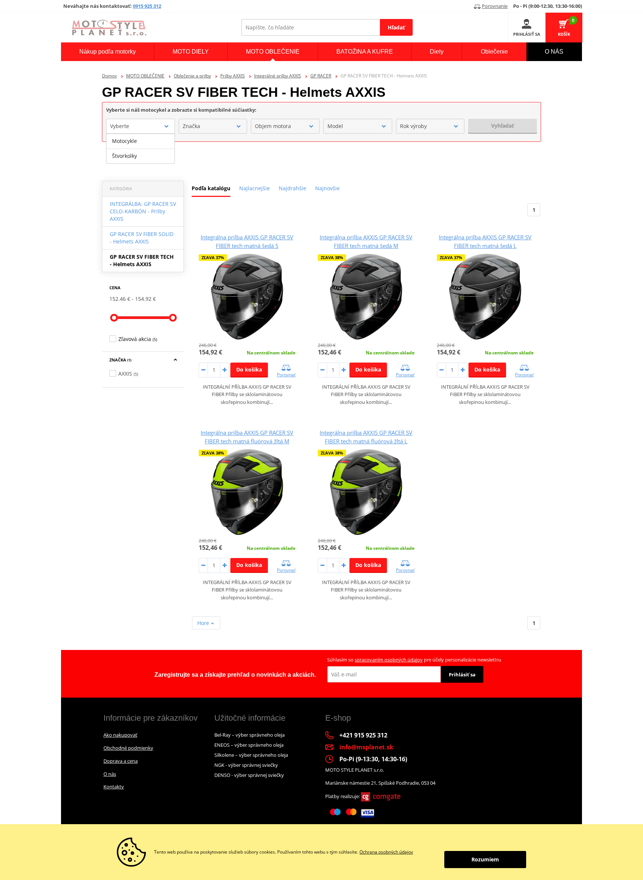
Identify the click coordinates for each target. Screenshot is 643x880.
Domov (109, 76)
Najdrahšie (292, 188)
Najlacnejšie (254, 188)
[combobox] (140, 126)
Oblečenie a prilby (192, 76)
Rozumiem (485, 859)
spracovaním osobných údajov (389, 659)
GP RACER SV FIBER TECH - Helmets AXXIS (142, 260)
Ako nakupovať (120, 734)
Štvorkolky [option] (124, 155)
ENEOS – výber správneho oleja (249, 745)
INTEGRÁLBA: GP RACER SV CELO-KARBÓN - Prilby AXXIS (143, 211)
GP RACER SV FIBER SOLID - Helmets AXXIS (141, 237)
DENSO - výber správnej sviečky (249, 775)
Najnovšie (327, 188)
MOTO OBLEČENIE (145, 76)
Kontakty (113, 786)
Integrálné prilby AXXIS (277, 76)
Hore (204, 622)
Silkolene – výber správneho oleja (251, 755)
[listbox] (140, 148)
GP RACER (320, 76)
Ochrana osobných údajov (386, 852)
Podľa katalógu (211, 188)
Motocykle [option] (124, 140)
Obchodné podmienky (128, 748)
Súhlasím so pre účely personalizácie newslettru (414, 659)
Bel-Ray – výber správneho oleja (249, 734)
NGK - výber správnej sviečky (246, 765)
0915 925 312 (147, 6)
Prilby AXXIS (232, 76)
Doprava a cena (120, 761)
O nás (109, 774)
